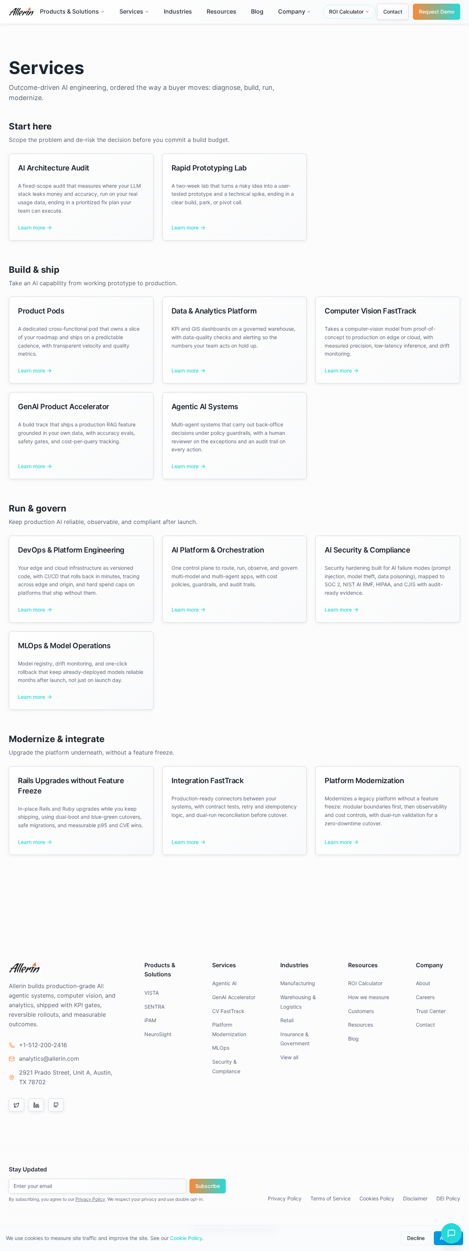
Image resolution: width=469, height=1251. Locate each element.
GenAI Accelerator (233, 997)
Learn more (31, 227)
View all (289, 1057)
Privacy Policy (90, 1199)
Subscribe (207, 1186)
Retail (286, 1020)
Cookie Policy (186, 1238)
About (423, 983)
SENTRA (154, 1007)
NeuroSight (157, 1034)
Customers (361, 1011)
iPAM (150, 1020)
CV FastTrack (228, 1011)
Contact (392, 11)
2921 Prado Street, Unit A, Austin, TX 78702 (65, 1077)
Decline (416, 1238)
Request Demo (436, 11)
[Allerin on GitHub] (56, 1105)
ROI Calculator (346, 11)
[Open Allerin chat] (451, 1233)
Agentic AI (224, 983)
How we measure (368, 997)
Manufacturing (297, 983)
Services (131, 11)
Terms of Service (330, 1198)
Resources (221, 11)
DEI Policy (448, 1198)
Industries (178, 11)
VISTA (151, 993)
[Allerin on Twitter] (16, 1105)
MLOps (220, 1048)
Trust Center (431, 1011)
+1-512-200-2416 (43, 1045)
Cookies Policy (376, 1198)
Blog (257, 11)
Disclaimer (415, 1198)
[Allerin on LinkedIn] (36, 1105)
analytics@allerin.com (49, 1058)
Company (291, 11)
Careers (425, 997)
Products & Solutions (69, 11)
